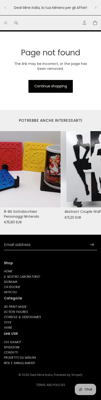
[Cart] (95, 22)
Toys (7, 322)
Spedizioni (12, 347)
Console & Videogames (22, 317)
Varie (8, 327)
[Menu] (5, 23)
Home (8, 271)
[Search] (16, 22)
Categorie (12, 287)
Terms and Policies (50, 385)
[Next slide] (95, 7)
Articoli (10, 292)
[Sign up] (92, 245)
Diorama (11, 282)
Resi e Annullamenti (19, 363)
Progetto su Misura (20, 358)
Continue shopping (50, 86)
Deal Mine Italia (41, 375)
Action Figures (16, 312)
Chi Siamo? (12, 342)
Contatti (11, 352)
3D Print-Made (15, 307)
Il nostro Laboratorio (22, 277)
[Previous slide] (5, 7)
